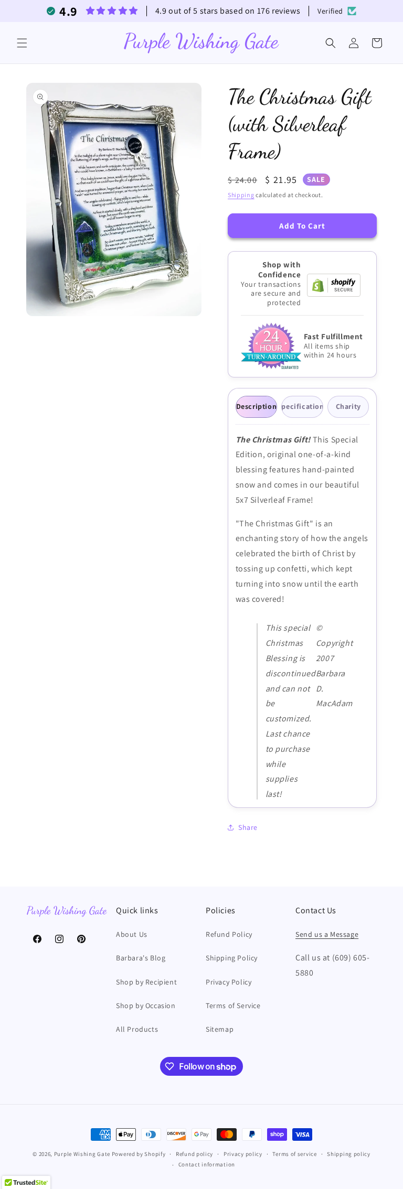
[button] (22, 43)
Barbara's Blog (140, 958)
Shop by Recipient (146, 982)
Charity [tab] (348, 406)
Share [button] (248, 827)
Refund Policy (229, 934)
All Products (137, 1029)
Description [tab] (256, 406)
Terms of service (294, 1154)
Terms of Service (233, 1005)
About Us (131, 934)
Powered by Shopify (139, 1154)
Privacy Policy (228, 982)
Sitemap (220, 1029)
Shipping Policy (232, 958)
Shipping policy (348, 1154)
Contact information (206, 1164)
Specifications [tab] (302, 406)
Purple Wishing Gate (82, 1154)
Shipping (241, 195)
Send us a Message (326, 934)
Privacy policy (243, 1154)
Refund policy (194, 1154)
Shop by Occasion (146, 1005)
